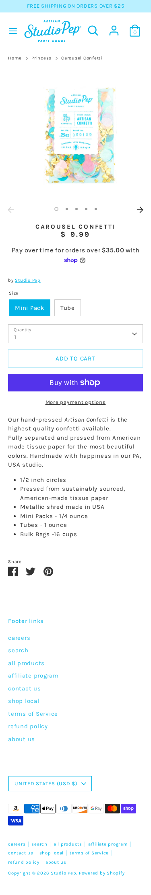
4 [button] (86, 209)
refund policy (28, 726)
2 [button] (67, 209)
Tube (67, 307)
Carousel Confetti (81, 58)
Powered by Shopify (102, 873)
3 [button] (76, 209)
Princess (41, 58)
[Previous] (11, 210)
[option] (75, 135)
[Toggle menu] (11, 31)
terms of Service (33, 713)
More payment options (76, 402)
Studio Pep (28, 280)
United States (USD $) (46, 783)
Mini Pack (29, 307)
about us (21, 739)
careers (19, 637)
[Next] (140, 210)
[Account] (114, 27)
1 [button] (56, 209)
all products (26, 663)
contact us (24, 688)
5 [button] (96, 209)
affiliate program (33, 675)
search (18, 650)
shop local (23, 701)
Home (15, 58)
